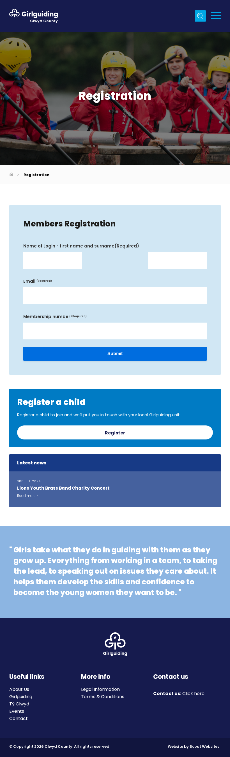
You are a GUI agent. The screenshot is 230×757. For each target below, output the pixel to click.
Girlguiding (20, 696)
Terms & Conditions (102, 696)
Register (115, 433)
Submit (115, 353)
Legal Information (100, 689)
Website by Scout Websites (193, 746)
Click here (193, 693)
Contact (18, 718)
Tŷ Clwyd (19, 704)
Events (16, 711)
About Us (19, 689)
